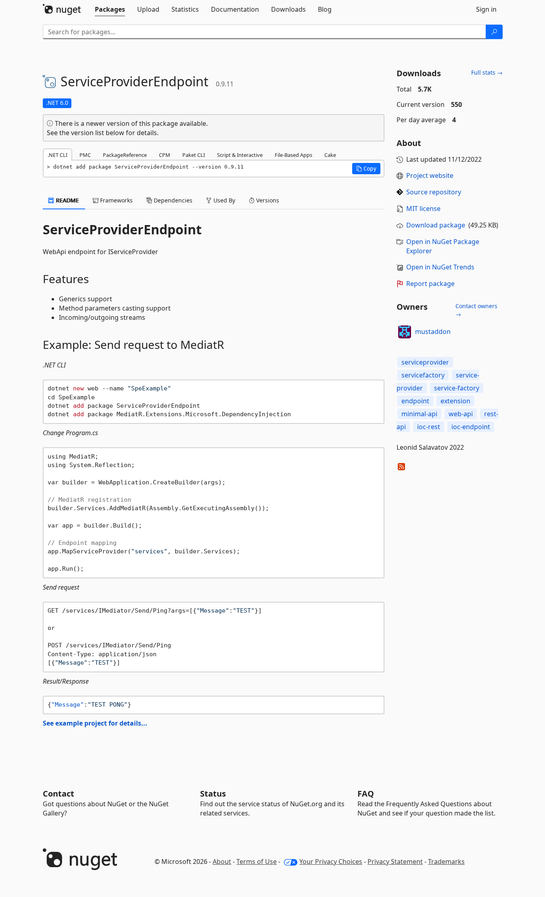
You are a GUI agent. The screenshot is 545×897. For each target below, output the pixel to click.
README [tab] (66, 200)
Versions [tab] (267, 200)
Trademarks (446, 861)
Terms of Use (256, 861)
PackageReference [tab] (125, 155)
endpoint (415, 400)
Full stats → (487, 72)
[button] (366, 168)
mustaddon (433, 331)
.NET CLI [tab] (57, 155)
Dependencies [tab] (172, 200)
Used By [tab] (223, 200)
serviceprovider (425, 362)
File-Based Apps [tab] (293, 155)
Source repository (433, 192)
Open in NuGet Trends (440, 267)
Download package (435, 225)
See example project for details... (95, 723)
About (222, 861)
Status (213, 793)
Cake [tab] (330, 155)
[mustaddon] (404, 332)
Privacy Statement (395, 861)
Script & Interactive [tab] (240, 155)
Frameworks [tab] (115, 200)
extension (455, 400)
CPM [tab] (164, 155)
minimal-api (419, 413)
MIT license (423, 208)
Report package (430, 283)
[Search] (494, 32)
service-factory (456, 388)
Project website (429, 175)
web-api (461, 413)
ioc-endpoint (470, 426)
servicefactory (423, 375)
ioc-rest (428, 426)
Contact (58, 793)
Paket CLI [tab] (193, 155)
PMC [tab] (85, 155)
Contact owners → (476, 310)
